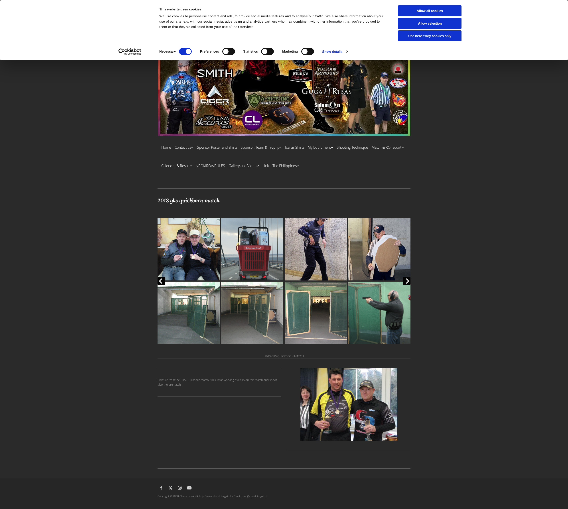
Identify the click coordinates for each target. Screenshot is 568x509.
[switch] (228, 51)
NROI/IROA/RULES (210, 165)
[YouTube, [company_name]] (189, 487)
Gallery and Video (242, 165)
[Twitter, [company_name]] (170, 487)
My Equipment (319, 147)
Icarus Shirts (294, 147)
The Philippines (284, 165)
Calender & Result (175, 165)
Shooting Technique (352, 147)
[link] (182, 145)
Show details (332, 51)
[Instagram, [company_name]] (179, 487)
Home (166, 147)
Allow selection (430, 23)
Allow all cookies (430, 11)
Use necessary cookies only (429, 36)
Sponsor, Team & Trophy (260, 147)
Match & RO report (386, 147)
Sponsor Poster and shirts (217, 147)
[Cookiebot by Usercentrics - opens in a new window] (129, 51)
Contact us (183, 147)
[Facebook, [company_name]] (161, 487)
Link (265, 165)
